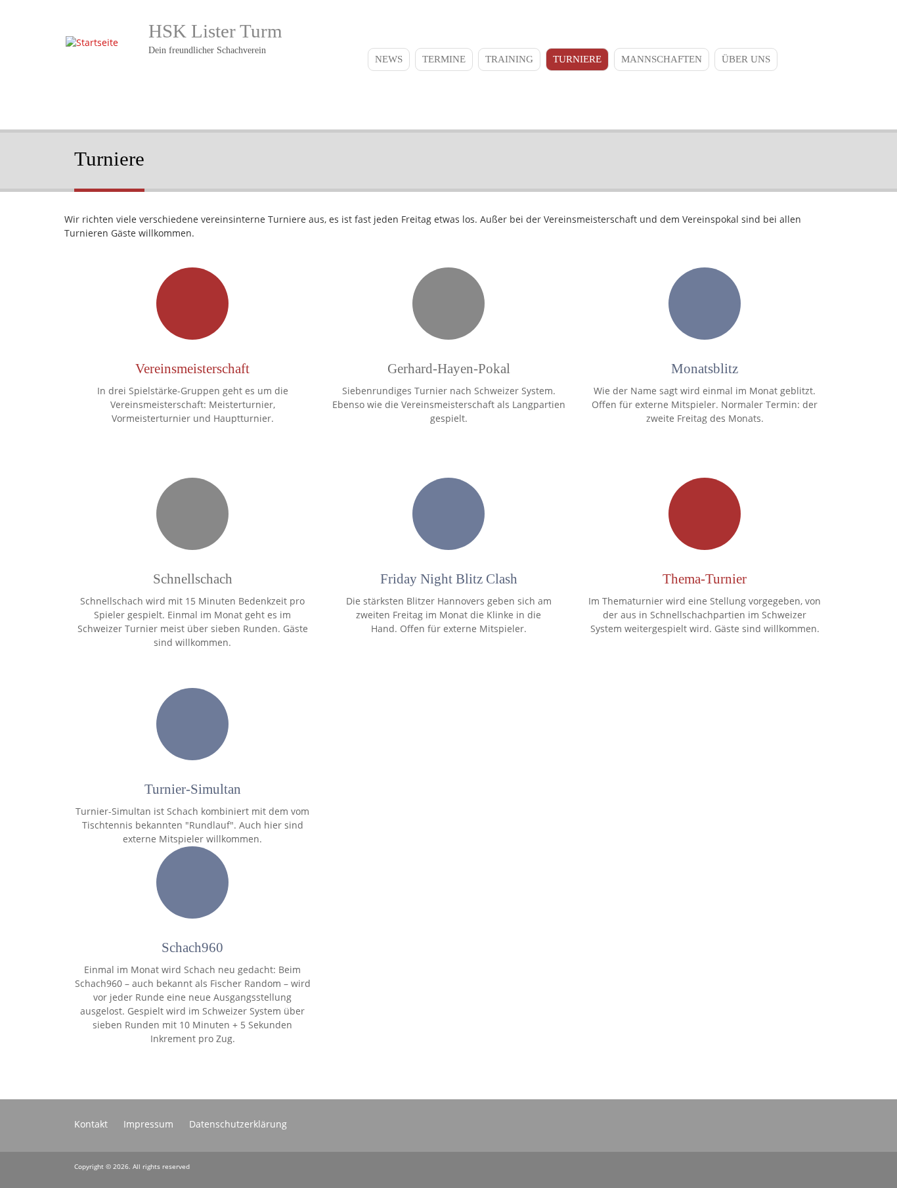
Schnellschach (192, 579)
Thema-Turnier (705, 579)
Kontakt (91, 1124)
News (389, 59)
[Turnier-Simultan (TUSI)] (192, 731)
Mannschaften (661, 59)
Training (509, 59)
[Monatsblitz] (704, 310)
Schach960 (192, 947)
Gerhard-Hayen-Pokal (448, 369)
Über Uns (746, 59)
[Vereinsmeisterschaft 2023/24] (192, 310)
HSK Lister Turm (215, 30)
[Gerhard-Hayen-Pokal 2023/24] (448, 310)
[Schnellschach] (192, 521)
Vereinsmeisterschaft (192, 369)
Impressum (148, 1124)
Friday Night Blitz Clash (448, 579)
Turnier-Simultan (192, 789)
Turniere (577, 59)
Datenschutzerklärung (238, 1124)
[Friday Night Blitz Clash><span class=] (448, 521)
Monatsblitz (704, 369)
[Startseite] (88, 42)
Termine (444, 59)
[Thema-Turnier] (704, 521)
